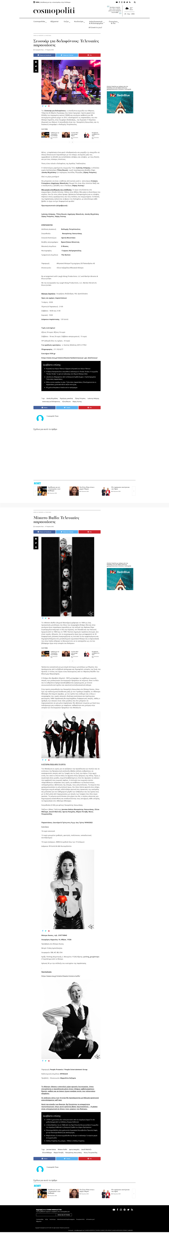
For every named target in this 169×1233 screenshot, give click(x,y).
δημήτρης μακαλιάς (66, 398)
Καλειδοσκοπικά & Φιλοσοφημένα (96, 22)
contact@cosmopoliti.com (79, 1230)
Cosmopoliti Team (39, 49)
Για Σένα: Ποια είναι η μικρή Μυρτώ (74, 134)
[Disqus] (67, 456)
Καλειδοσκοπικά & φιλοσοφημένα (66, 1219)
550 (52, 952)
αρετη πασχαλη (74, 1149)
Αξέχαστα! (54, 21)
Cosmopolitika (39, 21)
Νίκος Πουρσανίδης (90, 1153)
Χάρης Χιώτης (77, 401)
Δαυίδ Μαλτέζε (86, 1149)
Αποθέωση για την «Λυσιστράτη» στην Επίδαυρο (55, 2)
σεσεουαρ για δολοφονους (51, 401)
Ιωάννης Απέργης (93, 398)
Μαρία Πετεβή (58, 1153)
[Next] (72, 142)
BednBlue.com (111, 88)
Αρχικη (35, 35)
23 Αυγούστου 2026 (52, 1195)
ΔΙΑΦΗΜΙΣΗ (130, 1230)
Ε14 (61, 952)
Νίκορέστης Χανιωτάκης (73, 1153)
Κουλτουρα (40, 35)
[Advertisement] (120, 71)
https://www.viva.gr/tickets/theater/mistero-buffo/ (60, 976)
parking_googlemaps (91, 957)
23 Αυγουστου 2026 (52, 493)
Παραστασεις (48, 35)
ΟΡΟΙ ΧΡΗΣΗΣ (108, 1230)
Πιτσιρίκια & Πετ (113, 22)
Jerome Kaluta (51, 1149)
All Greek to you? (95, 27)
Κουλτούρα (78, 21)
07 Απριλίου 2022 (49, 49)
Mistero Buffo (62, 1149)
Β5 (58, 952)
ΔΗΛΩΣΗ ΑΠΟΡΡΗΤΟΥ (90, 1230)
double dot (67, 1227)
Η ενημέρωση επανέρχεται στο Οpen (95, 134)
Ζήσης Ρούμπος (80, 398)
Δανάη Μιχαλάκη (52, 398)
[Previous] (69, 142)
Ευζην (66, 21)
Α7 (55, 952)
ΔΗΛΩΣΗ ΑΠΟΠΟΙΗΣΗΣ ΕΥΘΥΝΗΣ (119, 1230)
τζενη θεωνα (66, 401)
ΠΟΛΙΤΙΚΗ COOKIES (100, 1230)
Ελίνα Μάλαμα (47, 1153)
